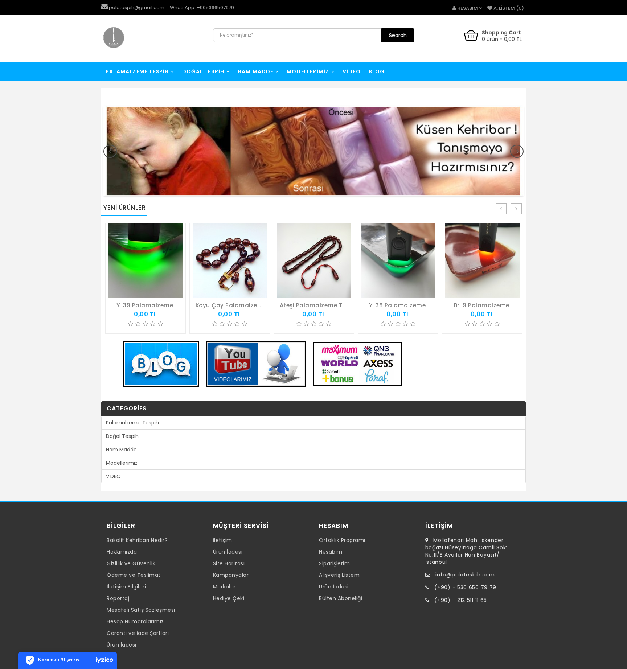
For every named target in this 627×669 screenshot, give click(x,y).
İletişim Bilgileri (126, 586)
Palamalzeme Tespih (138, 71)
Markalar (224, 586)
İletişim (222, 540)
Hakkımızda (122, 551)
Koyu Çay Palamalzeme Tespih (242, 305)
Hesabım (331, 551)
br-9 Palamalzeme (481, 305)
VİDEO (352, 71)
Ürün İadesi (121, 644)
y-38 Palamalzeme (397, 305)
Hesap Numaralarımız (135, 621)
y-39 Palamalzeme (144, 305)
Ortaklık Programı (342, 540)
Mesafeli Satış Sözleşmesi (141, 609)
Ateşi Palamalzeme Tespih (319, 305)
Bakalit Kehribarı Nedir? (137, 540)
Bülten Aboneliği (340, 598)
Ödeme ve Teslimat (134, 575)
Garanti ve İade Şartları (138, 633)
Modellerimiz (309, 71)
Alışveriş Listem (339, 575)
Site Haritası (229, 563)
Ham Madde (256, 71)
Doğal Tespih (204, 71)
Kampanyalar (231, 575)
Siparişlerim (334, 563)
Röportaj (118, 598)
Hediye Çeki (229, 598)
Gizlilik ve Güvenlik (131, 563)
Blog (377, 71)
